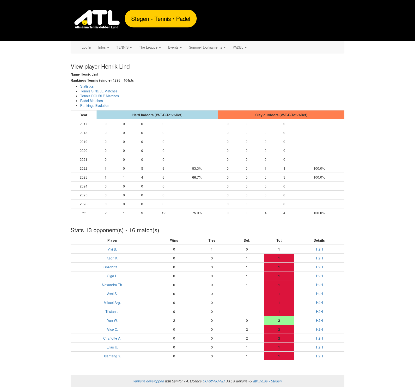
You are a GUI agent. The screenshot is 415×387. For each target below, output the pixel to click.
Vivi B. (112, 249)
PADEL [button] (238, 47)
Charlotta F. (112, 266)
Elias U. (112, 347)
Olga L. (112, 275)
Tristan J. (112, 311)
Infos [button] (102, 47)
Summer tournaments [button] (206, 47)
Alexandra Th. (112, 284)
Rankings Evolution (94, 105)
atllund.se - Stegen (267, 381)
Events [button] (173, 47)
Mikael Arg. (112, 302)
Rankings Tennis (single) (91, 80)
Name (75, 74)
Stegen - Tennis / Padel (160, 18)
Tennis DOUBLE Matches (99, 95)
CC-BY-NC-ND (214, 381)
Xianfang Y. (112, 356)
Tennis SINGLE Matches (98, 91)
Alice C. (112, 329)
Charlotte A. (112, 338)
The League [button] (149, 47)
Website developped (148, 381)
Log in (86, 47)
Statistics (87, 86)
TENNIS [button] (122, 47)
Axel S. (112, 293)
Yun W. (112, 320)
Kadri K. (112, 258)
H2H (319, 249)
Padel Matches (91, 100)
